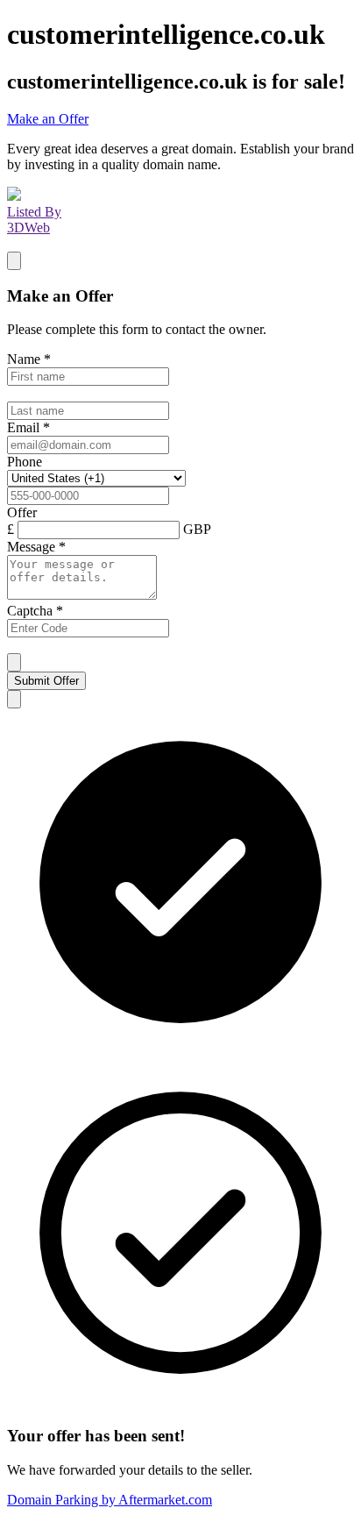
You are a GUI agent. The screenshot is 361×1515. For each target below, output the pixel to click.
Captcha (35, 610)
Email (28, 427)
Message (36, 546)
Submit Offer (46, 680)
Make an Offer (47, 118)
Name (29, 359)
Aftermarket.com (109, 1499)
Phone (24, 461)
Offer (22, 512)
